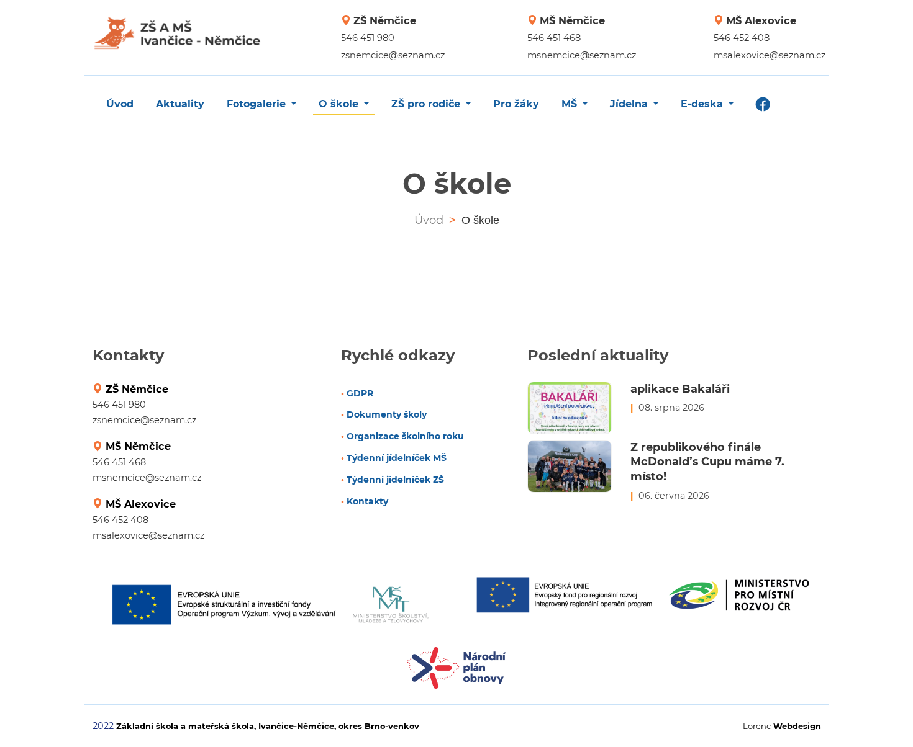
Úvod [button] (120, 104)
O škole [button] (340, 104)
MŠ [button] (570, 104)
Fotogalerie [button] (258, 104)
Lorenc (782, 726)
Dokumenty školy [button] (385, 414)
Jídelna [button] (630, 104)
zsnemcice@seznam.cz (393, 55)
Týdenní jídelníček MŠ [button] (395, 457)
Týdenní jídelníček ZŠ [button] (394, 479)
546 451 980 (367, 37)
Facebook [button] (763, 106)
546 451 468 (554, 37)
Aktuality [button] (180, 104)
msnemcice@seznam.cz (581, 55)
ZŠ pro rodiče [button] (427, 104)
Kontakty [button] (366, 501)
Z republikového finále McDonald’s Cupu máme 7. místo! (707, 462)
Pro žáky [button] (516, 104)
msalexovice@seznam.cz (769, 55)
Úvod (428, 220)
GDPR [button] (358, 393)
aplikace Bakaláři (680, 388)
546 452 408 (742, 37)
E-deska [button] (703, 104)
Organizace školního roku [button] (404, 436)
